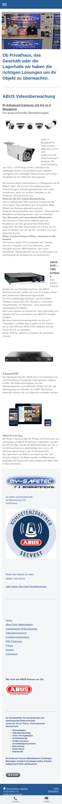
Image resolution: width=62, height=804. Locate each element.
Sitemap (24, 789)
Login (56, 788)
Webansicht (53, 791)
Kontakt (10, 649)
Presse (9, 645)
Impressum (12, 654)
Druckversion (12, 789)
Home (9, 620)
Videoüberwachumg (16, 633)
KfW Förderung (14, 641)
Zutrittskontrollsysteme (17, 637)
